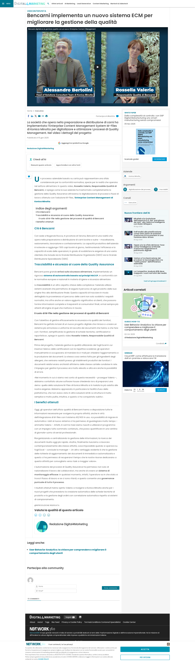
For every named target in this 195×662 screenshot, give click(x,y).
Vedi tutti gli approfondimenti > (155, 281)
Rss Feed (55, 622)
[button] (7, 3)
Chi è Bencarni (43, 212)
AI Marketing (70, 3)
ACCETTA (145, 649)
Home (29, 111)
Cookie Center (129, 622)
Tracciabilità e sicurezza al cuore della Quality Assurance (65, 215)
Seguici (69, 617)
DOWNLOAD (159, 159)
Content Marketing (101, 3)
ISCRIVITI (161, 390)
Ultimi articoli (57, 3)
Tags (47, 622)
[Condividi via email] (39, 116)
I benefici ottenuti (44, 221)
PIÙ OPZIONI (145, 657)
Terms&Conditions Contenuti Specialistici (102, 622)
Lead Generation (84, 3)
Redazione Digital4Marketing (40, 148)
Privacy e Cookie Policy (72, 622)
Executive (39, 111)
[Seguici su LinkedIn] (80, 617)
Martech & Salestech (119, 3)
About (32, 622)
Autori (40, 622)
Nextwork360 (35, 633)
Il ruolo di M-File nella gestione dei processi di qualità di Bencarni (71, 218)
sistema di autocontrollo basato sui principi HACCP (71, 275)
